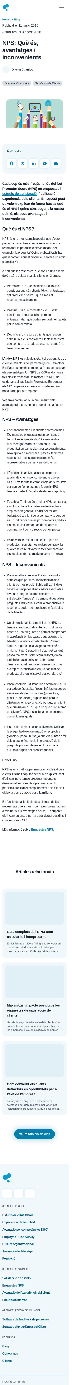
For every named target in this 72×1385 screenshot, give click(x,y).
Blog (17, 19)
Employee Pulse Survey (18, 1237)
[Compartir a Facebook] (11, 163)
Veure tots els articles (34, 1134)
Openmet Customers (17, 83)
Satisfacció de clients (16, 1278)
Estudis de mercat (14, 1300)
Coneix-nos (10, 1353)
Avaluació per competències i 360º (25, 1229)
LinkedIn (18, 1193)
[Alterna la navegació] (61, 7)
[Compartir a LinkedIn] (33, 163)
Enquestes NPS (13, 1285)
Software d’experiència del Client (24, 1326)
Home (6, 19)
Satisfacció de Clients (47, 83)
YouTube (30, 1193)
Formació (8, 1258)
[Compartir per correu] (56, 163)
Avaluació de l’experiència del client (26, 1292)
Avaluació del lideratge (17, 1251)
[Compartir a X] (22, 163)
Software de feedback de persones (25, 1319)
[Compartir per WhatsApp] (45, 163)
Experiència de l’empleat (18, 1222)
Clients (7, 1360)
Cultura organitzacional (17, 1244)
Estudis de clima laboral (18, 1215)
